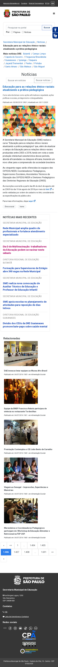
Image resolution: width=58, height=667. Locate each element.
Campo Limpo (39, 53)
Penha (29, 63)
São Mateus (25, 66)
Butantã (26, 53)
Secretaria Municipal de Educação (19, 42)
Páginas (16, 32)
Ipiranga (22, 60)
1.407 (16, 552)
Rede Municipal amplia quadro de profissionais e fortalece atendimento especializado (24, 231)
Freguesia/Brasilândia (35, 57)
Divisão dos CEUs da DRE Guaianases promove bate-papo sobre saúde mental (25, 325)
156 (5, 612)
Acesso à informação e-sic (11, 3)
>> (52, 552)
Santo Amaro (11, 66)
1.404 (32, 545)
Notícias (27, 32)
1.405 (42, 545)
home (22, 207)
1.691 (43, 552)
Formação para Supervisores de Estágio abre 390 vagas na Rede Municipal (25, 270)
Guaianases (10, 60)
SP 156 (47, 3)
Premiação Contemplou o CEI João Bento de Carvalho (28, 449)
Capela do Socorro (14, 57)
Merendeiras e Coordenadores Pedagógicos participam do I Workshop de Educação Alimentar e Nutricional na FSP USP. (27, 531)
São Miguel (39, 66)
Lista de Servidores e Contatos (17, 617)
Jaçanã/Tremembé (14, 63)
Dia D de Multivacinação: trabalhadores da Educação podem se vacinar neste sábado (25, 249)
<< (10, 545)
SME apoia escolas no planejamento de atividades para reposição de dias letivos (25, 305)
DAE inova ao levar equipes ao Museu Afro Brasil (25, 371)
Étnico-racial (9, 207)
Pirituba (38, 63)
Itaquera (33, 60)
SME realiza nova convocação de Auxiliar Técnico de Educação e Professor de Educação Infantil (21, 286)
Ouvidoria (24, 3)
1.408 (26, 552)
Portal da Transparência (36, 3)
